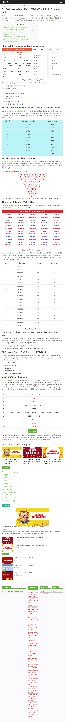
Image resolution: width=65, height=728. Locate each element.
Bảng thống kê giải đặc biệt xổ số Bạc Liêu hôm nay (33, 594)
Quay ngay (32, 431)
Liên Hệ (30, 605)
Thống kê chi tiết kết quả (10, 495)
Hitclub (42, 591)
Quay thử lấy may (7, 489)
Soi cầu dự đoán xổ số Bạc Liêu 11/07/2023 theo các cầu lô (20, 31)
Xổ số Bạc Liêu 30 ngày (9, 501)
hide (23, 24)
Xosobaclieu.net (52, 20)
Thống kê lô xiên (7, 486)
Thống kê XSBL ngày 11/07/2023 (12, 34)
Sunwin (2, 725)
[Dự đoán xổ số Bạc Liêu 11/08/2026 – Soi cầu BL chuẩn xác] (53, 448)
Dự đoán (10, 6)
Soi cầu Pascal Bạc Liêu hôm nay (13, 33)
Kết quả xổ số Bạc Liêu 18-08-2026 (23, 557)
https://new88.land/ (16, 723)
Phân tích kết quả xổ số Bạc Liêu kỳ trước (15, 27)
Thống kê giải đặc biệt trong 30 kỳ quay (14, 36)
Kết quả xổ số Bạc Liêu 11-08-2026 (23, 565)
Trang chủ (4, 6)
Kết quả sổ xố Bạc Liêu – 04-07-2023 (16, 29)
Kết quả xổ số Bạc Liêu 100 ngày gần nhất (33, 600)
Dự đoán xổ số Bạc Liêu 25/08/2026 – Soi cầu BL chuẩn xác (11, 461)
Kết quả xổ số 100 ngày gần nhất (12, 472)
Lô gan (7, 253)
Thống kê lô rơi (6, 483)
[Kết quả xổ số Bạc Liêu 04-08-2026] (8, 573)
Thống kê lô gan (7, 480)
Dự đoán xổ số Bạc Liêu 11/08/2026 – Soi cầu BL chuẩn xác (52, 461)
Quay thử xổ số (9, 380)
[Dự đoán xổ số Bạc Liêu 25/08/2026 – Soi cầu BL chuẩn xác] (12, 448)
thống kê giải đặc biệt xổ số (13, 207)
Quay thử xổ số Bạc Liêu (10, 41)
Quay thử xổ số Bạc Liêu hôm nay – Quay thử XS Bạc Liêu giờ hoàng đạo (33, 643)
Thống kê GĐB (6, 475)
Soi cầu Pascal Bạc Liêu (9, 492)
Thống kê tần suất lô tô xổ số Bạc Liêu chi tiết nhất (33, 666)
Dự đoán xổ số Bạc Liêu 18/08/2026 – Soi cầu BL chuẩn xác (32, 461)
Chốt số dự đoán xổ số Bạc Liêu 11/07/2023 (15, 40)
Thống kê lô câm (7, 478)
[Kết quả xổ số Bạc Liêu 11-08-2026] (8, 565)
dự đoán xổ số (19, 111)
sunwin (8, 727)
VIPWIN (54, 591)
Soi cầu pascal (9, 161)
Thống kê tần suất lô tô (9, 498)
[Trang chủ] (4, 2)
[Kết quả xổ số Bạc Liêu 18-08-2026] (8, 558)
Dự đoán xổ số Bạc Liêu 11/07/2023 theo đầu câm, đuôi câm (20, 38)
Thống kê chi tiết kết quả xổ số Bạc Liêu (32, 659)
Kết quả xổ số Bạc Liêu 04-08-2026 (23, 573)
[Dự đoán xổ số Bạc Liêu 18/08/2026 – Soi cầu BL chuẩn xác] (32, 448)
